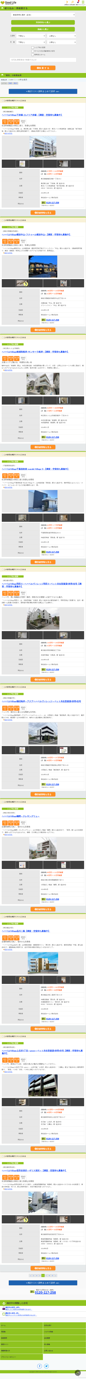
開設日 (16, 83)
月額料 (10, 83)
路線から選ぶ (43, 29)
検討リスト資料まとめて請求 (43, 91)
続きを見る (8, 133)
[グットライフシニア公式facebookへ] (39, 1366)
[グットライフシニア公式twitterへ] (46, 1366)
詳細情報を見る (44, 213)
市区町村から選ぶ (43, 22)
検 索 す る (44, 68)
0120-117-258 (45, 1292)
